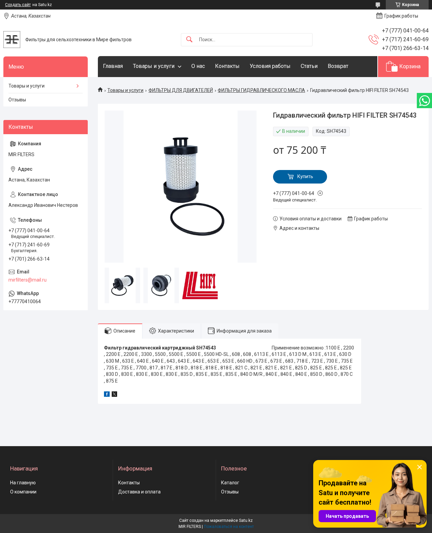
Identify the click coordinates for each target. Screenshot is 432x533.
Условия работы (270, 66)
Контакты (227, 66)
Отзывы (17, 99)
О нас (198, 66)
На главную (23, 482)
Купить (305, 176)
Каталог (230, 482)
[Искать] (189, 39)
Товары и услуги (153, 66)
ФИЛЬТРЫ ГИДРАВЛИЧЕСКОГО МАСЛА (261, 90)
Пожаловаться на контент (229, 526)
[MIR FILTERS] (11, 39)
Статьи (309, 66)
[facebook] (107, 395)
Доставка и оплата (139, 491)
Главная (113, 66)
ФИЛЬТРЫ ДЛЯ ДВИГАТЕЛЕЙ (180, 90)
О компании (23, 491)
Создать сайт (18, 4)
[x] (114, 395)
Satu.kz (246, 520)
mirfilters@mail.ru (27, 280)
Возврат (338, 66)
